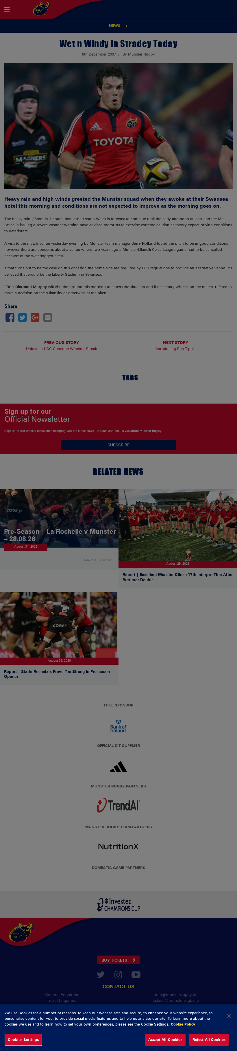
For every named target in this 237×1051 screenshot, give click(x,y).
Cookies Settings (23, 1039)
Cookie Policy (183, 1024)
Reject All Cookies (208, 1039)
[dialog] (118, 1027)
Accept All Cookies (165, 1039)
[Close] (229, 1016)
